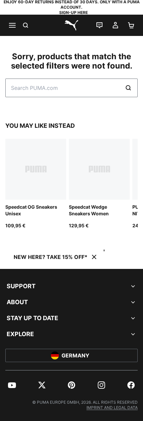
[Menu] (12, 25)
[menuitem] (12, 385)
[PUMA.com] (71, 25)
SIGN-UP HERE (73, 12)
